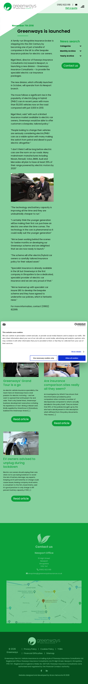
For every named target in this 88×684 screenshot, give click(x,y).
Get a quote (71, 8)
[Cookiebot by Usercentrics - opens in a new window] (76, 324)
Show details (76, 352)
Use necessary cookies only (43, 358)
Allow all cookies (71, 358)
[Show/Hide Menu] (82, 6)
